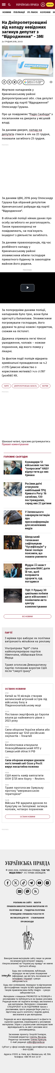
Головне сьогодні (16, 456)
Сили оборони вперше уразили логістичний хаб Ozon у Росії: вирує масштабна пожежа (24, 763)
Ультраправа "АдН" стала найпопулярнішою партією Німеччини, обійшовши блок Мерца (23, 653)
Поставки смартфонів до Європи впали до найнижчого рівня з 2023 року (27, 717)
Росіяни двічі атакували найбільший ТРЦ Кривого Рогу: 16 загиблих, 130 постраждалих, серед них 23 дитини (38, 493)
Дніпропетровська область (25, 386)
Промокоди (27, 921)
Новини (6, 12)
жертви (45, 386)
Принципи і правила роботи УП (27, 914)
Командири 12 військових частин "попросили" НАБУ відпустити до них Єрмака (37, 468)
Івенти (37, 902)
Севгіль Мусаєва (38, 1037)
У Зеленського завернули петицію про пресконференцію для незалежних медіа (37, 520)
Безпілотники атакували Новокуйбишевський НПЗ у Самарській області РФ (23, 748)
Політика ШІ (15, 910)
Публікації (19, 12)
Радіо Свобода (40, 114)
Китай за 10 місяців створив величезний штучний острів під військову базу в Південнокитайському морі (26, 700)
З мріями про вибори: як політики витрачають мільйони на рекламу (27, 640)
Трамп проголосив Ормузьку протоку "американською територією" (24, 791)
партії (6, 386)
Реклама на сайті (22, 902)
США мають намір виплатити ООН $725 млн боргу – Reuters (25, 777)
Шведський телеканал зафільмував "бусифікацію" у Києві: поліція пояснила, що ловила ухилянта (36, 546)
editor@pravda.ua (35, 1042)
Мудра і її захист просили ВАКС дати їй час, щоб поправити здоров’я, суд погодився (37, 573)
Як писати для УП (19, 918)
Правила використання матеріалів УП (27, 906)
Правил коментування (15, 444)
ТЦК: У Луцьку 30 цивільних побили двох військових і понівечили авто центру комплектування (36, 598)
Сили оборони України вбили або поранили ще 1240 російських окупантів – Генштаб (27, 733)
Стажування (37, 918)
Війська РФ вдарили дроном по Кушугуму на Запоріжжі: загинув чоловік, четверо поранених (26, 806)
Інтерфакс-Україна (22, 978)
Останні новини (15, 688)
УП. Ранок (32, 12)
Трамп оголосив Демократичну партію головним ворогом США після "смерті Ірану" (26, 668)
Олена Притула (38, 1039)
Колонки (45, 12)
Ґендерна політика (34, 910)
